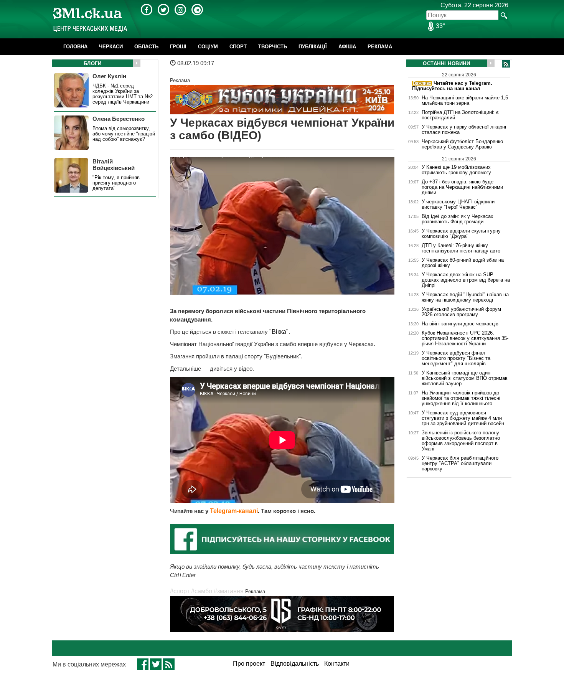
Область (146, 46)
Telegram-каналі (234, 511)
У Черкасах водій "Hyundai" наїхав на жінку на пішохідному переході (465, 297)
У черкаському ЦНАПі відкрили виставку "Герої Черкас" (458, 204)
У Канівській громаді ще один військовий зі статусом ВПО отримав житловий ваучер (465, 378)
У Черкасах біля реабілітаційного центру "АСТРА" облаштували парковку (460, 463)
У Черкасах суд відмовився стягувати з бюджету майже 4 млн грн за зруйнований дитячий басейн (463, 418)
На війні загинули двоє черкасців (460, 324)
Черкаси (111, 46)
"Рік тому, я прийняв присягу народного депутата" (116, 183)
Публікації (312, 46)
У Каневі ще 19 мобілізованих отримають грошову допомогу (456, 169)
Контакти (337, 663)
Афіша (347, 46)
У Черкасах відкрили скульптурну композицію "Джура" (461, 233)
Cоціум (208, 46)
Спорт (238, 46)
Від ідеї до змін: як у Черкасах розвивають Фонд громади (457, 219)
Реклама (380, 46)
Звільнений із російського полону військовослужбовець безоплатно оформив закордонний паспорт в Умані (461, 441)
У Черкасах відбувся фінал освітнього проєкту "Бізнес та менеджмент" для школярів (456, 358)
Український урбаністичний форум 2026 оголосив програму (461, 312)
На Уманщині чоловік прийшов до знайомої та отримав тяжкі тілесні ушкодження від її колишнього (461, 398)
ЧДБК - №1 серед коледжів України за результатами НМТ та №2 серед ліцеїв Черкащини (122, 94)
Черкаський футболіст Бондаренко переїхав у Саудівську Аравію (462, 144)
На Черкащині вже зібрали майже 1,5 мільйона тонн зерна (465, 100)
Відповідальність (294, 663)
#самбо (201, 591)
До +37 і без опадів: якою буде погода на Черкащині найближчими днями (462, 187)
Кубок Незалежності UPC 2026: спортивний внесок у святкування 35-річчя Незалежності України (465, 338)
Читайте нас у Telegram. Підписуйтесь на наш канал (452, 85)
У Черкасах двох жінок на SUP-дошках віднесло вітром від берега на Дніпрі (466, 280)
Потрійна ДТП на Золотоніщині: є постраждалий (460, 115)
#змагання (229, 591)
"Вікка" (278, 331)
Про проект (249, 663)
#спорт (180, 591)
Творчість (272, 46)
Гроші (178, 46)
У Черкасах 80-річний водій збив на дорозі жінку (463, 262)
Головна (75, 46)
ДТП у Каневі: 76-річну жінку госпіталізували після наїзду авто (461, 248)
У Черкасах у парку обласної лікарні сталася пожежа (464, 129)
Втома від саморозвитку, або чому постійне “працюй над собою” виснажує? (123, 134)
